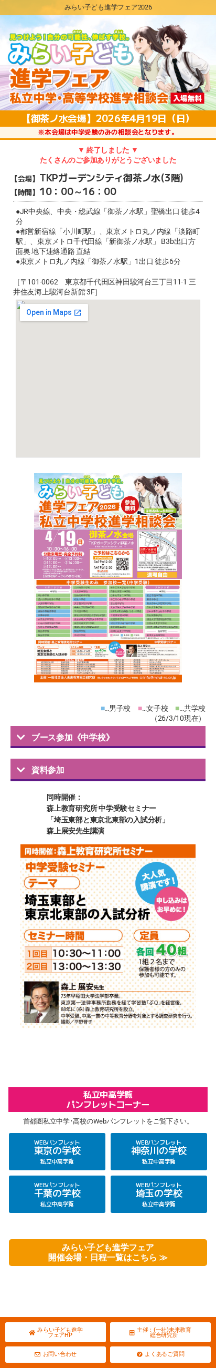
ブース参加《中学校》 (72, 737)
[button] (108, 737)
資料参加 (47, 770)
